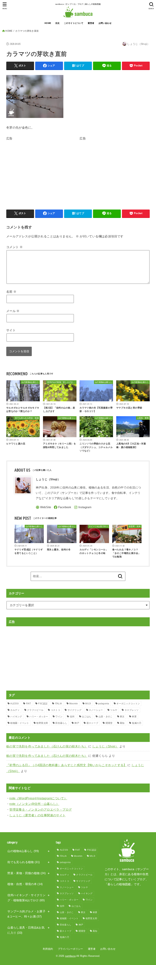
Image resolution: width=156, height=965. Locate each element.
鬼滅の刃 (136, 723)
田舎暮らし (61, 723)
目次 (57, 23)
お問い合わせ (105, 23)
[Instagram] (83, 507)
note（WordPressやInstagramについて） (38, 798)
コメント (14, 247)
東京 (122, 716)
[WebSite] (43, 507)
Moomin (73, 703)
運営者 (91, 23)
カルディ (15, 710)
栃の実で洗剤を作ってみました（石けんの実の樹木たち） (47, 746)
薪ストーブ (92, 723)
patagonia (103, 703)
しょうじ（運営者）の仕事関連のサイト (37, 815)
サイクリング (75, 710)
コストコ (55, 710)
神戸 (76, 723)
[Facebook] (62, 507)
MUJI (88, 703)
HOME (48, 23)
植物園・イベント (19, 723)
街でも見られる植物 (23, 862)
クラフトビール (35, 710)
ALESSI (14, 703)
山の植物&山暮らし (23, 851)
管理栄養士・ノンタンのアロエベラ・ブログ (40, 809)
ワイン (58, 716)
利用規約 (48, 948)
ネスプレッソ (132, 710)
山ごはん (86, 716)
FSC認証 (43, 703)
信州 (72, 716)
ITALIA (58, 703)
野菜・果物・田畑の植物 (26, 873)
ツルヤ (113, 710)
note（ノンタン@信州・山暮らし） (34, 803)
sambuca (70, 956)
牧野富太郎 (42, 723)
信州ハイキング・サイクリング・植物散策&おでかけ (26, 898)
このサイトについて (74, 23)
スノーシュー (96, 710)
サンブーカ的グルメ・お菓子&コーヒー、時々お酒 (26, 914)
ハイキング (16, 716)
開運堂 (109, 723)
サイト (11, 330)
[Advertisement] (38, 168)
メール (13, 311)
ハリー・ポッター (38, 716)
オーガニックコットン (128, 703)
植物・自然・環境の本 (25, 884)
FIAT (28, 703)
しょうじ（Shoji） (105, 746)
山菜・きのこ (106, 716)
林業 (134, 716)
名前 (11, 291)
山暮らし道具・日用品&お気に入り (26, 930)
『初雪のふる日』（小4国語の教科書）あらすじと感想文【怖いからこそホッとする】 (66, 765)
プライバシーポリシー (70, 948)
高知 (122, 723)
